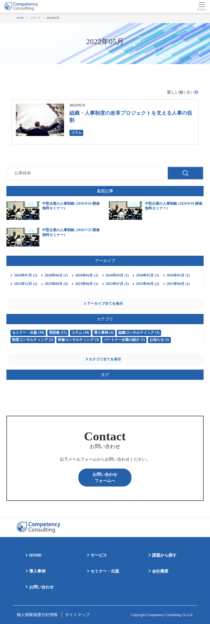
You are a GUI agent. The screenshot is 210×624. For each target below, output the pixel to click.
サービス (99, 555)
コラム (76, 132)
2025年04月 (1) (178, 284)
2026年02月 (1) (147, 275)
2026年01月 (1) (178, 275)
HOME (35, 555)
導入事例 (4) (104, 332)
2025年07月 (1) (117, 284)
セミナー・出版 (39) (28, 332)
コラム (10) (80, 332)
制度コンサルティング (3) (32, 340)
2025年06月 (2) (147, 284)
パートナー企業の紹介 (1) (124, 340)
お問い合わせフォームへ (105, 477)
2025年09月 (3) (56, 284)
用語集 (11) (58, 332)
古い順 (192, 92)
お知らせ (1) (159, 340)
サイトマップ (77, 614)
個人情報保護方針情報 (37, 614)
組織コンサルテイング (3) (139, 332)
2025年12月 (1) (25, 284)
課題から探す (164, 555)
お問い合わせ (41, 587)
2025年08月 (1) (86, 284)
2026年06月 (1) (56, 275)
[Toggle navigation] (201, 6)
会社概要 (160, 571)
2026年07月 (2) (25, 275)
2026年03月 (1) (117, 275)
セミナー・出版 (105, 571)
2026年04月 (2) (86, 275)
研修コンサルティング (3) (78, 340)
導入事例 (37, 571)
